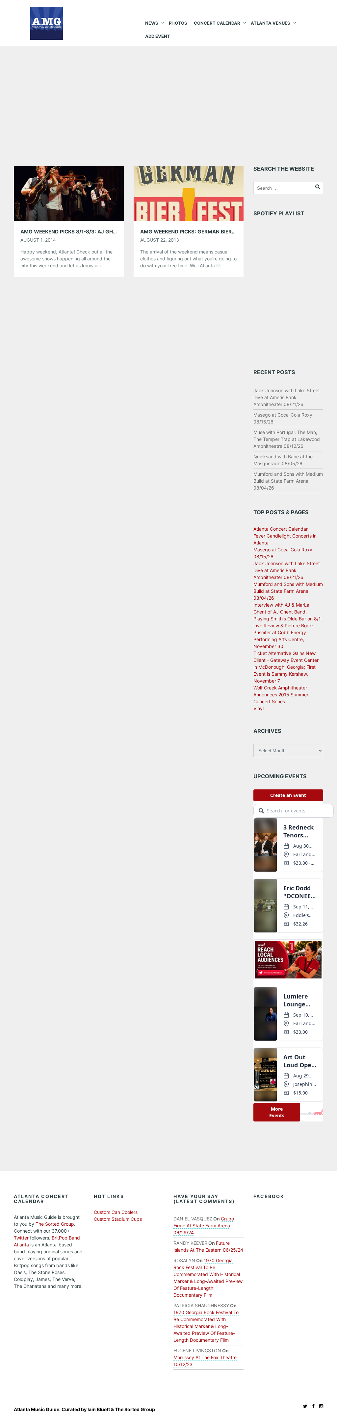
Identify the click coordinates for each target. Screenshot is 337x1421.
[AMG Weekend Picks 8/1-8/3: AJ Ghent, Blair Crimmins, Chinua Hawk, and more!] (69, 193)
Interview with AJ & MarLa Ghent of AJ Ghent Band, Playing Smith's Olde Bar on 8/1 (287, 611)
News (151, 23)
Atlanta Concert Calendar (280, 529)
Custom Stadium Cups (118, 1219)
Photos (178, 23)
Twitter (21, 1237)
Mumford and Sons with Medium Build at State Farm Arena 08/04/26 (288, 481)
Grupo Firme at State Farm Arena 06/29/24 (203, 1225)
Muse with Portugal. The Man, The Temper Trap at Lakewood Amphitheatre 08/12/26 (286, 439)
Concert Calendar (217, 23)
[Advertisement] (168, 95)
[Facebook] (312, 1406)
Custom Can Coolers (116, 1212)
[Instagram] (319, 1406)
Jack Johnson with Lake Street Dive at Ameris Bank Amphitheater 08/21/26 (286, 397)
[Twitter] (303, 1406)
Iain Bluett (99, 1409)
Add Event (157, 36)
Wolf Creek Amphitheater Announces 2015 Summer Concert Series (280, 694)
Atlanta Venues (270, 23)
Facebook (268, 1196)
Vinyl (258, 708)
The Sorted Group (55, 1224)
